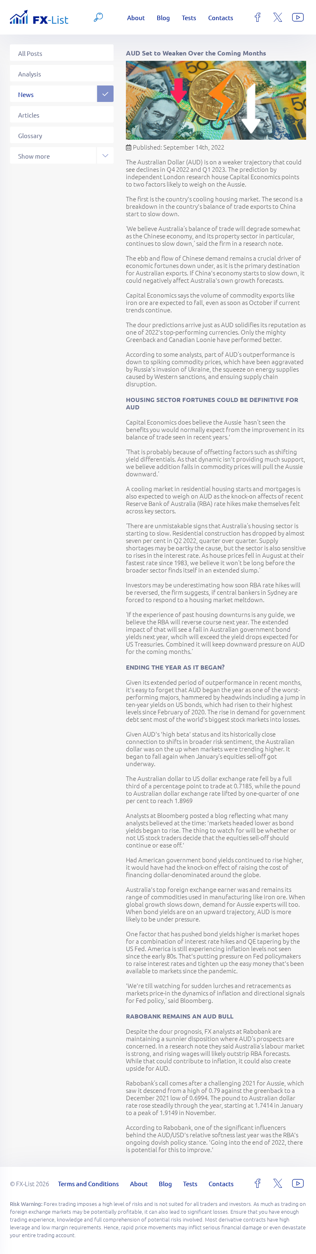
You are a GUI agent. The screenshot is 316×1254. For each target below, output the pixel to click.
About (136, 17)
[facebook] (257, 17)
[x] (278, 17)
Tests (189, 17)
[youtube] (298, 17)
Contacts (220, 17)
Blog (163, 17)
